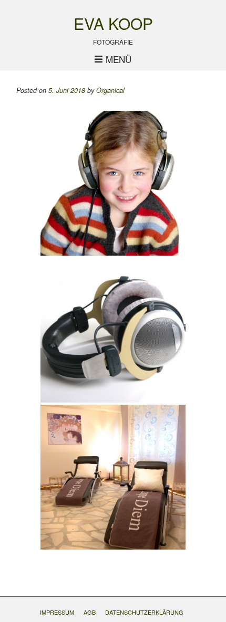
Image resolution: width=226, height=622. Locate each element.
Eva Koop (113, 23)
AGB (90, 612)
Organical (110, 90)
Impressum (57, 612)
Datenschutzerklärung (144, 612)
